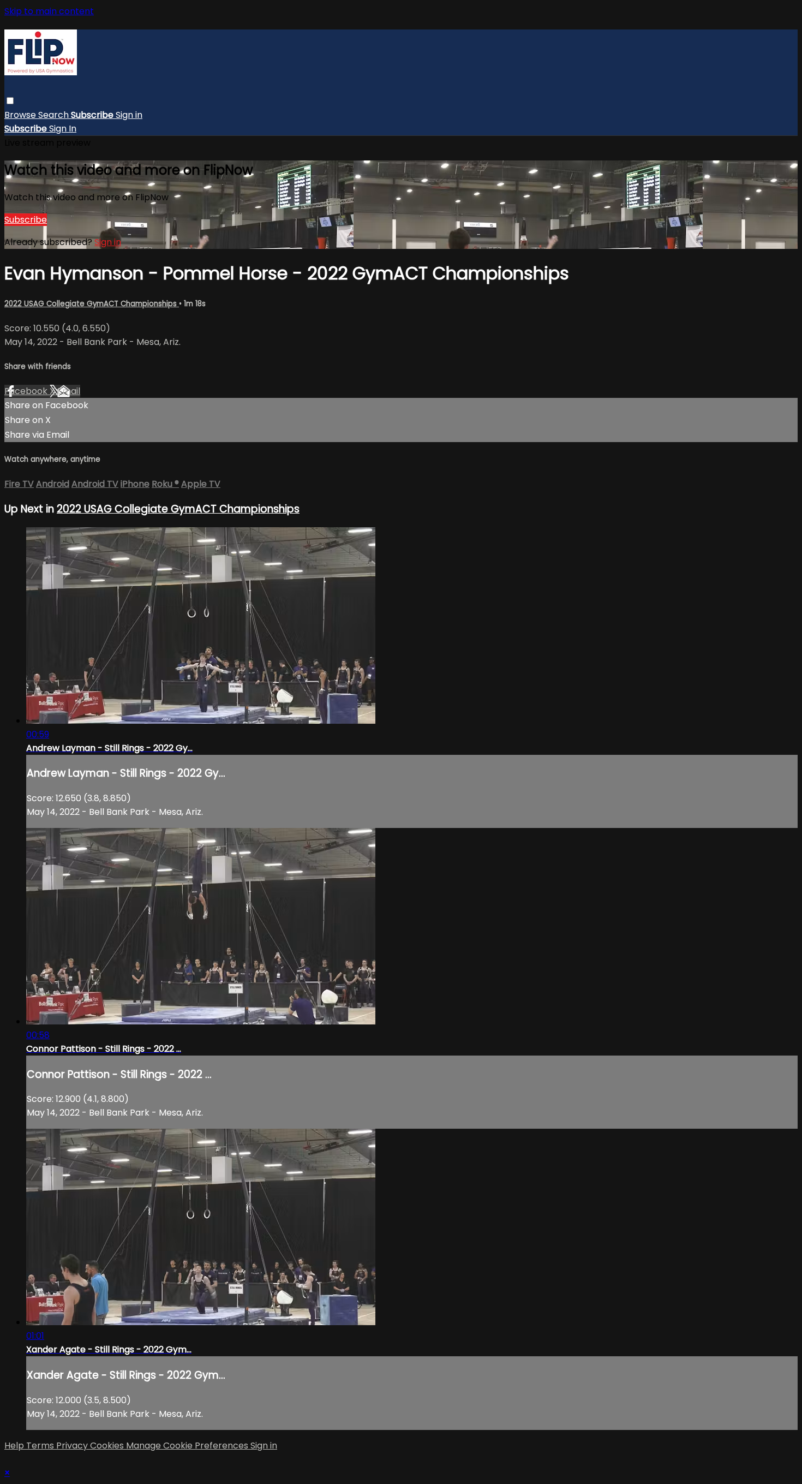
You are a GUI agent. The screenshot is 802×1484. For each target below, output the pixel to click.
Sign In (62, 128)
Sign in (129, 115)
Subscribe (25, 219)
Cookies (108, 1445)
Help (15, 1445)
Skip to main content (49, 11)
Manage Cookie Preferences (188, 1445)
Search (54, 115)
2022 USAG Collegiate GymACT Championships (91, 304)
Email (68, 391)
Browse (21, 115)
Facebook (27, 391)
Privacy (73, 1445)
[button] (10, 100)
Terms (41, 1445)
